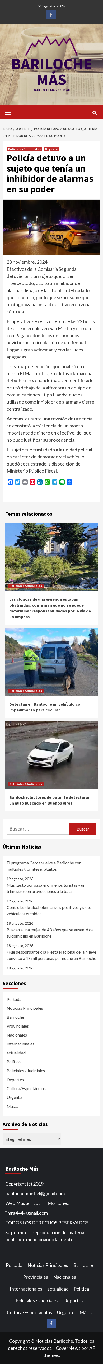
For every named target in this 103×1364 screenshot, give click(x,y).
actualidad (16, 1052)
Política (14, 1061)
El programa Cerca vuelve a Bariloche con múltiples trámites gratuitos (44, 865)
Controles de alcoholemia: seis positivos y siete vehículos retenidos (49, 910)
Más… (12, 1106)
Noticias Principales (25, 1008)
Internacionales (20, 1043)
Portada (14, 999)
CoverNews (68, 1348)
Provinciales (18, 1025)
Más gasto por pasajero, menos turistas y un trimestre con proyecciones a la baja (46, 888)
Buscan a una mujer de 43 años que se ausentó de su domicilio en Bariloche (50, 932)
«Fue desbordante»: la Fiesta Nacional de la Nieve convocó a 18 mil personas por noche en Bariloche (51, 955)
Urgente (51, 149)
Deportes (15, 1079)
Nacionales (17, 1034)
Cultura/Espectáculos (26, 1088)
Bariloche (15, 1016)
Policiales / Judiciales (24, 149)
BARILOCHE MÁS (51, 71)
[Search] (94, 113)
